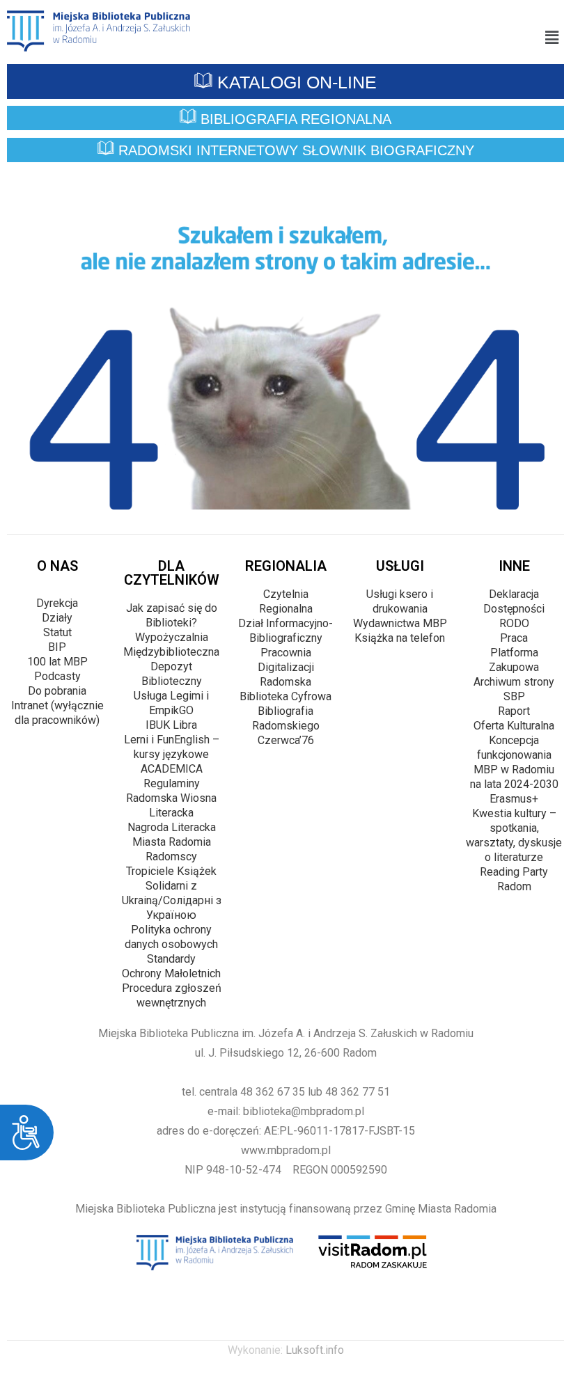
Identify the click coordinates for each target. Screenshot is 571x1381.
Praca (514, 638)
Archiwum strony (514, 681)
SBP (514, 696)
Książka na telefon (399, 638)
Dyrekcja (57, 603)
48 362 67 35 (272, 1091)
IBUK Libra (171, 725)
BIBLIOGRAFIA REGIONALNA (293, 119)
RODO (514, 623)
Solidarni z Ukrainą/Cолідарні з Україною (171, 900)
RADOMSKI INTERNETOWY (294, 151)
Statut (57, 632)
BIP (57, 647)
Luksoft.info (315, 1350)
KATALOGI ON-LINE (294, 82)
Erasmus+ (514, 798)
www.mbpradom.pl (286, 1150)
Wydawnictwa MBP (400, 623)
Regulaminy (171, 783)
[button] (552, 37)
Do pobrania (57, 690)
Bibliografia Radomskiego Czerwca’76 (286, 725)
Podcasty (57, 676)
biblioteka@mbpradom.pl (303, 1111)
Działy (57, 617)
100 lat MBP (57, 661)
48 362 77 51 (357, 1091)
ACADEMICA (172, 768)
